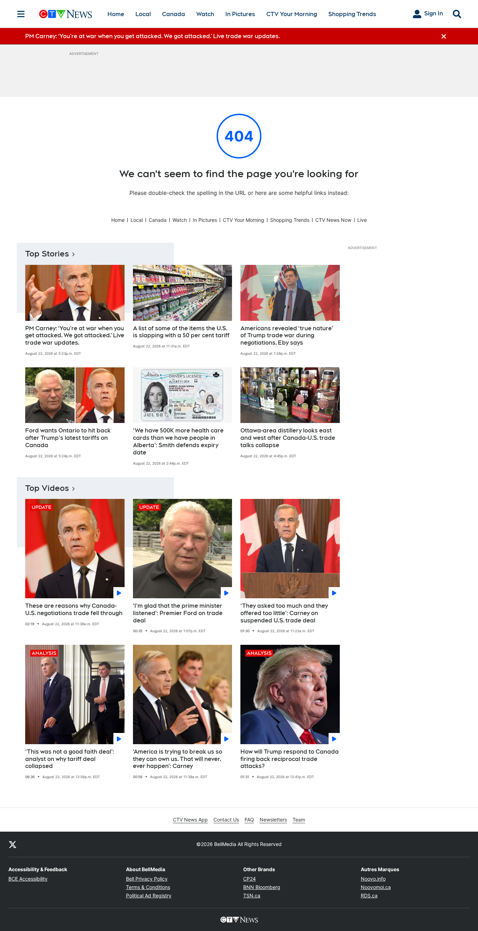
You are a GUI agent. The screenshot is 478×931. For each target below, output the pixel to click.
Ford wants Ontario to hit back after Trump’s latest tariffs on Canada (68, 438)
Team (299, 820)
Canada (173, 14)
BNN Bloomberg (261, 887)
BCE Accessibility (28, 879)
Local (143, 14)
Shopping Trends (352, 14)
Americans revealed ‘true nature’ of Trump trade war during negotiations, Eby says (286, 335)
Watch (205, 14)
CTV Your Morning (291, 14)
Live (362, 220)
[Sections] (21, 14)
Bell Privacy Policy (147, 879)
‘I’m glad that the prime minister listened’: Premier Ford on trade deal (178, 613)
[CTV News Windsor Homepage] (65, 14)
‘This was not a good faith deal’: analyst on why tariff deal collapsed (69, 759)
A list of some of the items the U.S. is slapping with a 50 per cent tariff (181, 332)
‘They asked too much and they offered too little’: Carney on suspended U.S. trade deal (284, 613)
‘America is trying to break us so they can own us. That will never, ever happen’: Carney (177, 759)
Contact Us (226, 820)
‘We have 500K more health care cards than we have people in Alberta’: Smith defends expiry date (178, 441)
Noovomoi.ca (376, 887)
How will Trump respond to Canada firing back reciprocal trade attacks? (289, 759)
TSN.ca (251, 895)
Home (115, 14)
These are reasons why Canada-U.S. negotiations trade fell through (73, 609)
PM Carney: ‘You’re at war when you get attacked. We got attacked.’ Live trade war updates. (74, 335)
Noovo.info (373, 879)
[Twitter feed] (12, 844)
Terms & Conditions (148, 887)
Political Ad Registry (148, 895)
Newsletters (273, 820)
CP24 (249, 879)
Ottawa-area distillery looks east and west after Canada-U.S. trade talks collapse (287, 438)
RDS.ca (369, 895)
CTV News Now (333, 220)
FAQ (249, 820)
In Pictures (240, 14)
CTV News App (190, 820)
